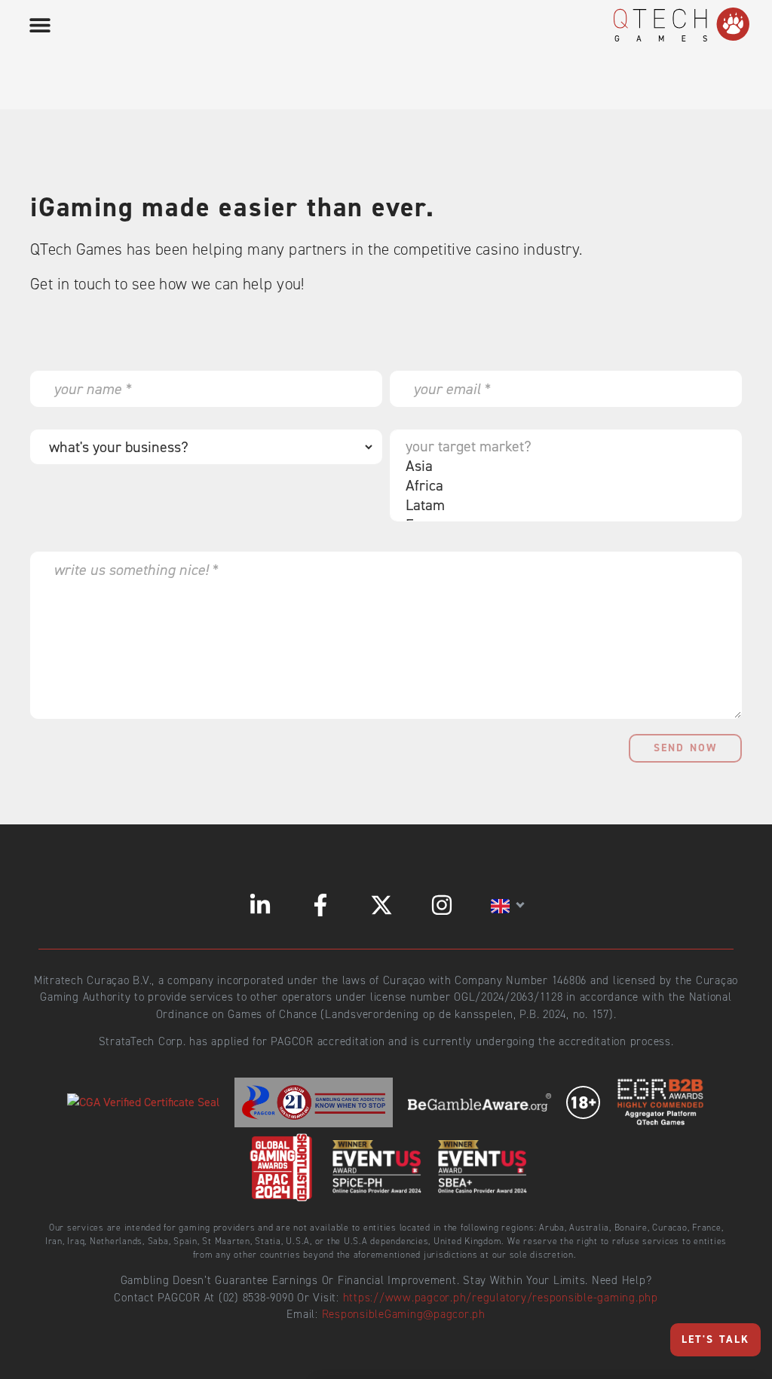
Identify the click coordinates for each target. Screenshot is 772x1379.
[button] (40, 24)
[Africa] (562, 485)
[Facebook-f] (320, 905)
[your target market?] (562, 446)
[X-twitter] (381, 905)
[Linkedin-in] (260, 905)
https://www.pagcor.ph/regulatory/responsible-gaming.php (500, 1297)
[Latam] (562, 505)
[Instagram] (441, 905)
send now (685, 748)
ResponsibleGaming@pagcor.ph (404, 1314)
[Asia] (562, 465)
